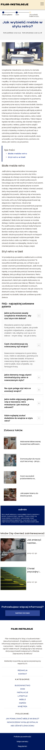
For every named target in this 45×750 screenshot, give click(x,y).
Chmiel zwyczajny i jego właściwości (33, 570)
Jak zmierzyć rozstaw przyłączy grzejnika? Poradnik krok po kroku (34, 541)
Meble (22, 699)
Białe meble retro (17, 153)
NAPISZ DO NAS (22, 613)
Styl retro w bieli (16, 157)
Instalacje (22, 692)
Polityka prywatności (22, 736)
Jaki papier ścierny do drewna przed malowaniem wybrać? (29, 494)
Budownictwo (22, 685)
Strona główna (7, 15)
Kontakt (22, 674)
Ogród (22, 703)
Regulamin (22, 746)
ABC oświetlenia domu (22, 725)
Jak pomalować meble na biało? (22, 718)
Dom (17, 15)
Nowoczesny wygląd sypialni (22, 722)
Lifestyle (22, 696)
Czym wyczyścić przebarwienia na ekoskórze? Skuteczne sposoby (29, 477)
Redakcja (22, 670)
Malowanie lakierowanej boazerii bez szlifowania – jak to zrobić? (30, 442)
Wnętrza (22, 706)
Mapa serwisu (22, 741)
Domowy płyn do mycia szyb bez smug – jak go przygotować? (30, 460)
